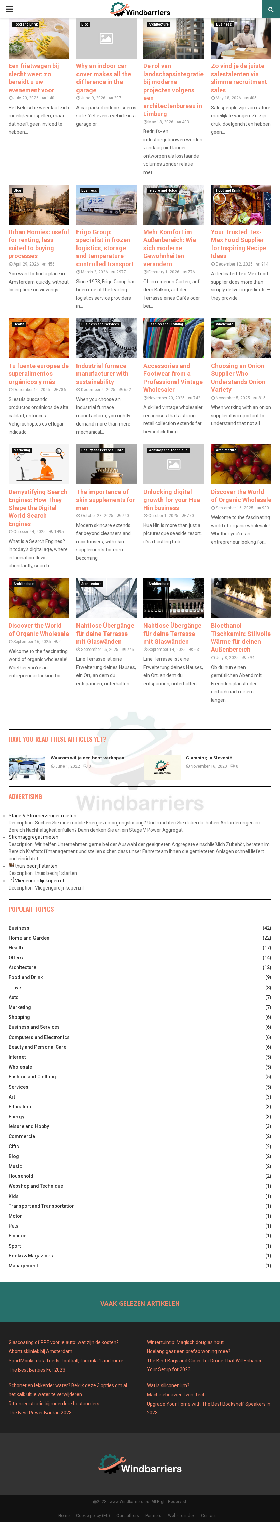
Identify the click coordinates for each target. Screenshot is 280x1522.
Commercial (23, 1136)
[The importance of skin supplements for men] (106, 464)
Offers (16, 957)
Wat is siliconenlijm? (168, 1385)
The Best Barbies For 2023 (37, 1370)
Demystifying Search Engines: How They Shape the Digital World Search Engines (38, 507)
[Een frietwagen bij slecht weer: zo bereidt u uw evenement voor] (39, 38)
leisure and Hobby (163, 190)
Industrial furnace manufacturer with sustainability (102, 373)
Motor (15, 1216)
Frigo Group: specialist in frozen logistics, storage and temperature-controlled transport (105, 248)
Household (21, 1176)
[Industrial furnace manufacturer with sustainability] (106, 338)
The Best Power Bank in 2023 (40, 1412)
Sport (15, 1246)
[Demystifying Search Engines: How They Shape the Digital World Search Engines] (39, 464)
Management (23, 1265)
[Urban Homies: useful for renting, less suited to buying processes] (39, 205)
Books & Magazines (31, 1256)
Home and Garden (29, 938)
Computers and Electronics (39, 1037)
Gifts (14, 1146)
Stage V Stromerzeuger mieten (42, 815)
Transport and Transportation (42, 1206)
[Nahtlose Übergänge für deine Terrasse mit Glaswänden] (106, 598)
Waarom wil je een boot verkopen (87, 758)
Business (224, 24)
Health (19, 324)
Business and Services (100, 324)
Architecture (159, 24)
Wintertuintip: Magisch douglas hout (185, 1342)
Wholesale (224, 324)
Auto (14, 997)
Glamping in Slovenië (209, 758)
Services (18, 1087)
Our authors (127, 1515)
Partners (153, 1515)
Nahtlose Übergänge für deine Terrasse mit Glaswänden (105, 633)
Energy (16, 1116)
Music (15, 1166)
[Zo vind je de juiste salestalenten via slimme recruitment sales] (241, 38)
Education (20, 1106)
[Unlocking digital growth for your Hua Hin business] (173, 464)
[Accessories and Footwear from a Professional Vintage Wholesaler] (173, 338)
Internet (17, 1057)
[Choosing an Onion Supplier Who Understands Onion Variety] (241, 338)
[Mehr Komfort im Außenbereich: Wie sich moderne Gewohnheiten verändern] (173, 205)
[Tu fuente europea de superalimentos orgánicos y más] (39, 338)
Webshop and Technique (168, 450)
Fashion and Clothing (166, 324)
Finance (17, 1235)
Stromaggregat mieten (33, 837)
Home (64, 1515)
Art (218, 584)
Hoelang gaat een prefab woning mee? (188, 1351)
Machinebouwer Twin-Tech (177, 1394)
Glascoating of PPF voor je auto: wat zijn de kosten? (64, 1342)
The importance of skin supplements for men (105, 499)
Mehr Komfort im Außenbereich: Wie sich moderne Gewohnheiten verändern (169, 248)
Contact (208, 1515)
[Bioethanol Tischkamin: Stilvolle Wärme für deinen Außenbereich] (241, 598)
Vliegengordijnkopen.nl (39, 880)
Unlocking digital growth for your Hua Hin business (171, 499)
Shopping (19, 1017)
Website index (181, 1515)
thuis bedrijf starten (36, 866)
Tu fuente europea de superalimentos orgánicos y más (39, 373)
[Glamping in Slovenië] (162, 767)
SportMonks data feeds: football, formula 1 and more (66, 1360)
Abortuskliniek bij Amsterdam (40, 1351)
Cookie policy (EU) (93, 1515)
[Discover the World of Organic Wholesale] (241, 464)
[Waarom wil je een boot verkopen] (27, 767)
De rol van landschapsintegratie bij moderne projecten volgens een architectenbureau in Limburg (173, 89)
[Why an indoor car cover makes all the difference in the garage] (106, 38)
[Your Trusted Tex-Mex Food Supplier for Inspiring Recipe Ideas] (241, 205)
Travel (16, 987)
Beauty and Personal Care (102, 450)
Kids (14, 1196)
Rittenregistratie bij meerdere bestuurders (54, 1403)
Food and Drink (26, 24)
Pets (13, 1226)
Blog (85, 24)
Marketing (22, 450)
